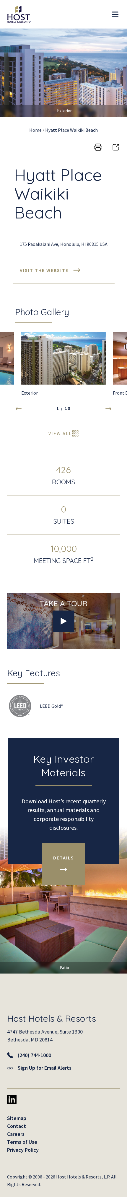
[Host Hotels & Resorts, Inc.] (15, 14)
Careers (16, 1134)
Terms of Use (22, 1141)
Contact (16, 1126)
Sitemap (16, 1118)
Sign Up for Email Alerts (44, 1067)
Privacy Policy (23, 1149)
